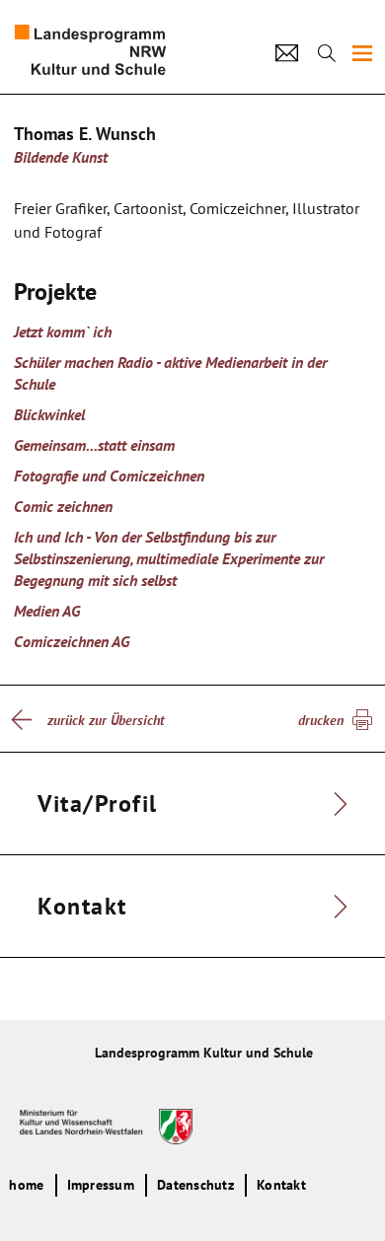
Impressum (100, 1185)
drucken (321, 720)
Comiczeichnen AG (71, 641)
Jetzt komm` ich (63, 331)
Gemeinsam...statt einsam (94, 445)
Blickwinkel (49, 414)
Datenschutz (195, 1185)
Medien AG (47, 610)
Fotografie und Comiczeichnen (109, 475)
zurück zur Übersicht (105, 720)
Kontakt (281, 1185)
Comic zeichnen (63, 506)
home (26, 1185)
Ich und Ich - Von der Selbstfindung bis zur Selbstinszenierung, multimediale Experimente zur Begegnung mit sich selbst (169, 558)
